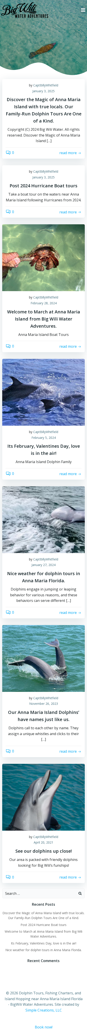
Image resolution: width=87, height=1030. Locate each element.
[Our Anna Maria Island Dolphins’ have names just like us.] (43, 658)
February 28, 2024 (44, 303)
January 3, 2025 (43, 91)
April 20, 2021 (43, 842)
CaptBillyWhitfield (45, 85)
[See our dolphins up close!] (43, 796)
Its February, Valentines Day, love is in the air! (43, 943)
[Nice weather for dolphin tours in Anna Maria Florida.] (43, 519)
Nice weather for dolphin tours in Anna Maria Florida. (43, 950)
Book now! (43, 1027)
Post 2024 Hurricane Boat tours (43, 925)
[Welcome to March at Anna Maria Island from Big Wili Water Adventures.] (43, 257)
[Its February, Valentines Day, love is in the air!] (43, 391)
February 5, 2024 (43, 437)
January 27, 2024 (43, 565)
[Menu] (83, 10)
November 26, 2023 (43, 703)
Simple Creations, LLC (43, 1010)
